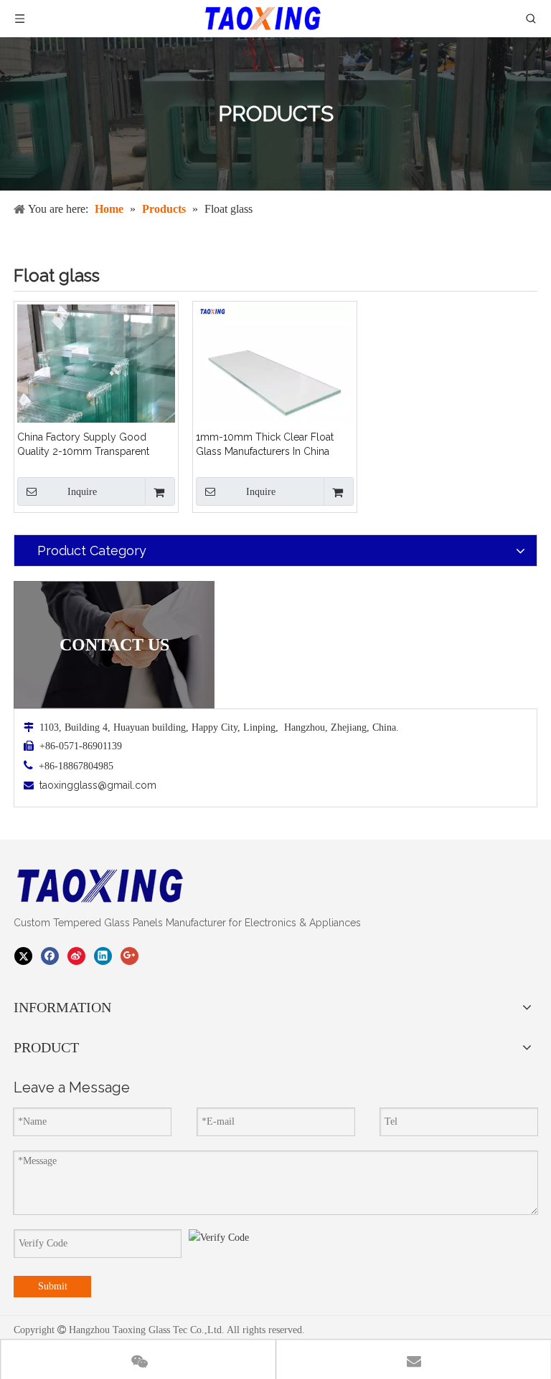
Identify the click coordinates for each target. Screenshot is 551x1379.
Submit (52, 1286)
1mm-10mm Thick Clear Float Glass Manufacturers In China (265, 444)
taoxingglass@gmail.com (97, 785)
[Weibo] (76, 956)
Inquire (82, 491)
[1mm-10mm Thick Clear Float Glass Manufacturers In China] (275, 382)
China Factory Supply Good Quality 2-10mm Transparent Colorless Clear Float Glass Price (93, 444)
